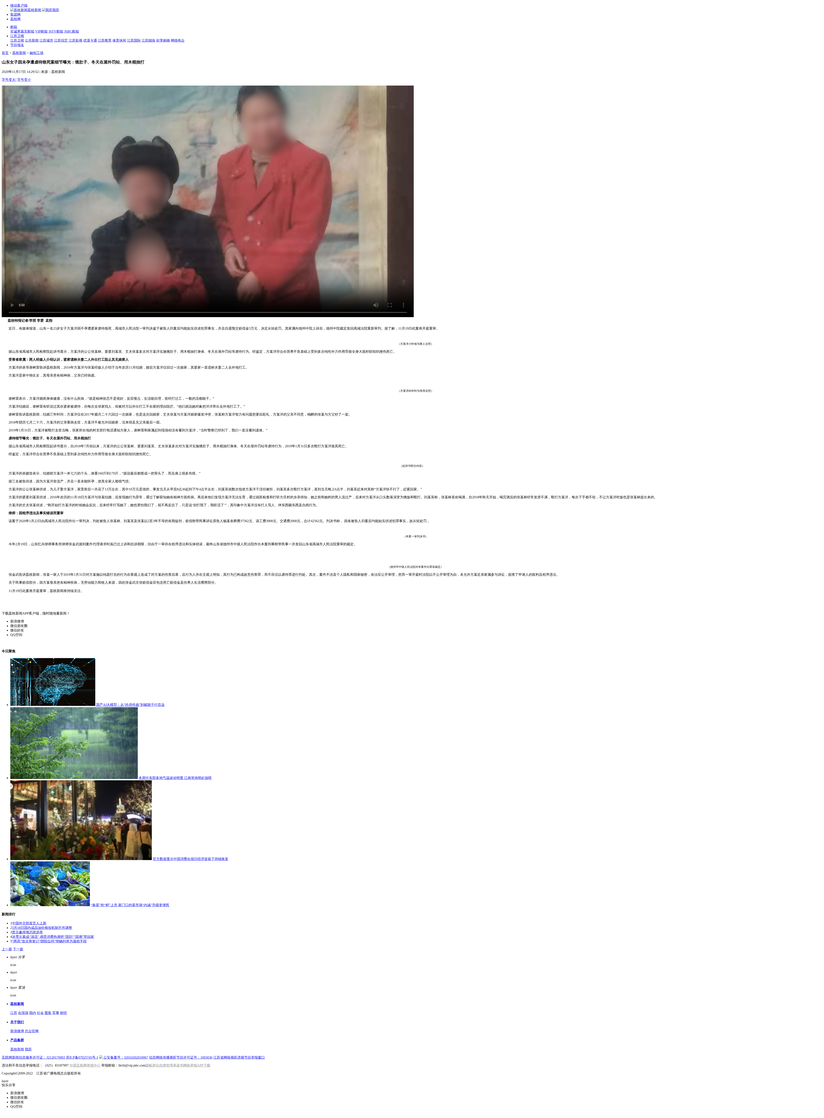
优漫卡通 (90, 40)
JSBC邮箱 (71, 31)
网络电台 (178, 40)
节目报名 (17, 45)
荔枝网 (15, 19)
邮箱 (13, 27)
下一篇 (18, 949)
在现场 (23, 1013)
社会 (40, 1013)
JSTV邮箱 (55, 31)
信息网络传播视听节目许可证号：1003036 (180, 1057)
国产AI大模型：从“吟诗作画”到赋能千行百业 (130, 705)
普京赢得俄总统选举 (27, 932)
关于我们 (17, 1022)
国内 (32, 1013)
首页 (5, 53)
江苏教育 (105, 40)
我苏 (28, 1049)
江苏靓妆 (148, 40)
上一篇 (7, 949)
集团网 (15, 14)
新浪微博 (17, 1031)
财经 (63, 1013)
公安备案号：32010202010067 (125, 1057)
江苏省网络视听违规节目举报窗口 (239, 1057)
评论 (21, 972)
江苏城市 (46, 40)
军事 (55, 1013)
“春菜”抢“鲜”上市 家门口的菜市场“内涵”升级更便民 (130, 905)
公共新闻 (32, 40)
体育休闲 (119, 40)
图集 (48, 1013)
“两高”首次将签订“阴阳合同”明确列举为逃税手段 (49, 941)
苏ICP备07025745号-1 (82, 1057)
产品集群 (17, 1040)
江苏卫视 (17, 36)
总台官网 (32, 1031)
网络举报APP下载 (196, 1065)
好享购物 (163, 40)
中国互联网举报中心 (85, 1065)
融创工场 (36, 53)
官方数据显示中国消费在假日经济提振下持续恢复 (190, 859)
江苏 (13, 1013)
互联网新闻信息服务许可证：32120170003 (33, 1057)
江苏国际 (134, 40)
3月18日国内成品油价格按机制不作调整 (42, 928)
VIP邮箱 (41, 31)
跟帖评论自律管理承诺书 (164, 1065)
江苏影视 (75, 40)
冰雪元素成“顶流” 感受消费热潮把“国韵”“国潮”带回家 (53, 937)
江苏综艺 (61, 40)
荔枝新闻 (19, 53)
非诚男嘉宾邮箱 (22, 31)
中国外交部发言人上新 (29, 923)
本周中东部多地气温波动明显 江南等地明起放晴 (175, 778)
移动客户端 (18, 5)
